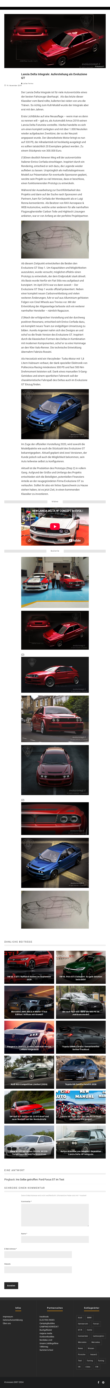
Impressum (8, 1317)
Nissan (91, 1348)
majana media (46, 1333)
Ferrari (96, 1324)
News (80, 1348)
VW (96, 1367)
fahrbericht (83, 1324)
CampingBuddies (47, 1323)
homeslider (83, 1336)
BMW (89, 1318)
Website (7, 1264)
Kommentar (26, 1202)
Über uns (7, 1323)
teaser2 (93, 1355)
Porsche (81, 1355)
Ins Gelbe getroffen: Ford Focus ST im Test (40, 1179)
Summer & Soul (46, 1350)
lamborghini (98, 1336)
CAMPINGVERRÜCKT (49, 1327)
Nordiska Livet (46, 1340)
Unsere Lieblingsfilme (49, 1343)
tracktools (44, 1317)
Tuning (90, 1361)
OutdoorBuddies (47, 1337)
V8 (79, 1367)
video (88, 1367)
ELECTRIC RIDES (47, 1320)
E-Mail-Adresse (10, 1249)
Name (24, 1234)
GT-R (80, 1330)
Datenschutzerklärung (13, 1320)
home (89, 1330)
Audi (80, 1318)
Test (80, 1361)
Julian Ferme (27, 83)
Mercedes (82, 1342)
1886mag (44, 1347)
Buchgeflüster (46, 1330)
